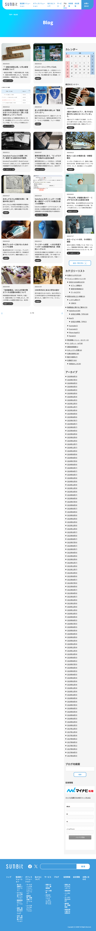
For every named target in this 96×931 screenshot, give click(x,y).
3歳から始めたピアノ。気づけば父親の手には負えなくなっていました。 (80, 113)
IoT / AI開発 (49, 891)
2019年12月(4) (72, 647)
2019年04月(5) (72, 674)
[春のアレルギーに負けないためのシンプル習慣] (16, 230)
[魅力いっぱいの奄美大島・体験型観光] (80, 141)
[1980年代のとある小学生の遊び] (48, 275)
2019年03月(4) (72, 678)
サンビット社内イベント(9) (76, 279)
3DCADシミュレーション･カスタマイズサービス (48, 899)
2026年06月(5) (72, 383)
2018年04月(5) (72, 715)
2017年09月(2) (72, 739)
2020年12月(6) (72, 607)
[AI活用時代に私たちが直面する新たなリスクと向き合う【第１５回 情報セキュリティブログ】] (16, 95)
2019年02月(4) (72, 681)
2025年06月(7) (72, 424)
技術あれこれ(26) (75, 364)
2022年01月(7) (72, 563)
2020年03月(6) (72, 637)
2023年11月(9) (72, 488)
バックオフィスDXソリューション (29, 908)
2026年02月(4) (72, 397)
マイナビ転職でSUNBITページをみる (78, 798)
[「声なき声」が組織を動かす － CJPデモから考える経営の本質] (80, 183)
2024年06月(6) (72, 464)
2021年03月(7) (72, 596)
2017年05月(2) (72, 749)
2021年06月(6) (72, 586)
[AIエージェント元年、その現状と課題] (80, 224)
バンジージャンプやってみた (46, 67)
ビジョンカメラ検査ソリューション (19, 895)
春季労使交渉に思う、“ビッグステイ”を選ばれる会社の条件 (48, 156)
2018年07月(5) (72, 705)
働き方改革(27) (72, 357)
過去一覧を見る (78, 263)
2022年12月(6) (72, 525)
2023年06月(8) (72, 505)
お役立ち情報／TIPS (41, 215)
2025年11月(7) (72, 407)
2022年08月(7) (72, 539)
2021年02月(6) (72, 600)
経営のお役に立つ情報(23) (76, 296)
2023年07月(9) (72, 502)
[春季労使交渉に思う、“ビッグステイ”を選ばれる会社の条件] (48, 141)
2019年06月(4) (72, 668)
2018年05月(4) (72, 712)
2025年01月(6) (72, 441)
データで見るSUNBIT (67, 899)
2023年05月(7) (72, 508)
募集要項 (67, 891)
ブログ (64, 4)
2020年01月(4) (72, 644)
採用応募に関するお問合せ (67, 911)
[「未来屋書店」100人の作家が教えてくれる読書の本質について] (16, 275)
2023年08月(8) (72, 498)
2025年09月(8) (72, 414)
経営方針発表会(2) (77, 289)
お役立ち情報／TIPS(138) (79, 314)
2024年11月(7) (72, 447)
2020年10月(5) (72, 613)
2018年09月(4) (72, 698)
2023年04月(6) (72, 512)
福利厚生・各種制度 (67, 905)
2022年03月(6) (72, 556)
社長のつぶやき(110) (74, 275)
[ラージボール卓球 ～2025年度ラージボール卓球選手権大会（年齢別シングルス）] (48, 230)
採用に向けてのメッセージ (67, 886)
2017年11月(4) (72, 732)
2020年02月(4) (72, 640)
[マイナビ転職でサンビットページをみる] (80, 793)
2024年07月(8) (72, 461)
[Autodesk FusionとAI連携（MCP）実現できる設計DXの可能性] (16, 141)
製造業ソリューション (25, 4)
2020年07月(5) (72, 624)
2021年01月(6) (72, 603)
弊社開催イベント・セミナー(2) (78, 340)
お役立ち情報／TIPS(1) (79, 321)
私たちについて (51, 4)
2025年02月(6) (72, 437)
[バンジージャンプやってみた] (48, 52)
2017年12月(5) (72, 729)
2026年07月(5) (72, 380)
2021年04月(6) (72, 593)
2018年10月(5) (72, 695)
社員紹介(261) (72, 360)
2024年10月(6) (72, 451)
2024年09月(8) (72, 454)
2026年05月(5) (72, 386)
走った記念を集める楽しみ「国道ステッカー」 (47, 111)
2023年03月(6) (72, 515)
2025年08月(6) (72, 417)
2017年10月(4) (72, 735)
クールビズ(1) (75, 292)
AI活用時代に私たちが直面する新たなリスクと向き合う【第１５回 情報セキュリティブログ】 (15, 112)
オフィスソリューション (39, 4)
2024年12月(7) (72, 444)
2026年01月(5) (72, 400)
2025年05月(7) (72, 427)
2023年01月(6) (72, 522)
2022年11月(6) (72, 529)
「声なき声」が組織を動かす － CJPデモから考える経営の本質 (79, 198)
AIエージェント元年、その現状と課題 (79, 240)
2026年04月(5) (72, 390)
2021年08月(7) (72, 579)
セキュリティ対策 (8, 126)
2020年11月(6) (72, 610)
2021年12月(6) (72, 566)
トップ (8, 877)
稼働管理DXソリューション (19, 902)
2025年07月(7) (72, 420)
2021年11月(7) (72, 569)
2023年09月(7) (72, 495)
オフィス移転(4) (76, 285)
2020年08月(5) (72, 620)
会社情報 (77, 4)
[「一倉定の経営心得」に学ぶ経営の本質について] (16, 52)
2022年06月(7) (72, 546)
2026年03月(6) (72, 393)
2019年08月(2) (72, 661)
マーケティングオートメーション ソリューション (29, 889)
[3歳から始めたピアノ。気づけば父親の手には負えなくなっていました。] (80, 97)
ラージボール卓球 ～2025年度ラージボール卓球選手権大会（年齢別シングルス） (48, 246)
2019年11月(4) (72, 651)
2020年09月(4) (72, 617)
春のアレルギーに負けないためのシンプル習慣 (15, 245)
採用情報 (70, 4)
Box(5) (71, 318)
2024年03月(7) (72, 474)
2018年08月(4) (72, 701)
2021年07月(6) (72, 583)
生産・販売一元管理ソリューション (19, 918)
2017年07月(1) (72, 745)
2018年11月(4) (72, 691)
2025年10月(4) (72, 410)
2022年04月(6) (72, 552)
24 (71, 73)
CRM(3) (73, 303)
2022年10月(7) (72, 532)
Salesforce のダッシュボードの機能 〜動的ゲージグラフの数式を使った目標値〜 (48, 201)
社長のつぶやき (8, 81)
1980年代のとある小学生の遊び (47, 290)
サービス (59, 4)
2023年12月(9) (72, 485)
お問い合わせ (86, 4)
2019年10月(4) (72, 654)
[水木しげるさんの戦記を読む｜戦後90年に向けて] (16, 184)
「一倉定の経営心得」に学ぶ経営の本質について (15, 68)
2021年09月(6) (72, 576)
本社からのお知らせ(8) (77, 282)
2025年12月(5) (72, 403)
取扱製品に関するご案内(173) (77, 307)
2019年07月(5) (72, 664)
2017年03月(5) (72, 756)
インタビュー (67, 894)
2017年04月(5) (72, 752)
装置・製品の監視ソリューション (19, 910)
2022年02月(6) (72, 559)
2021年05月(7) (72, 590)
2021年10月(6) (72, 573)
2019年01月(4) (72, 684)
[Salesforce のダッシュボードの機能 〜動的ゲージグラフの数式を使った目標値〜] (48, 184)
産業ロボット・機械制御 (48, 886)
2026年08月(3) (72, 376)
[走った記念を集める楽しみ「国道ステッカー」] (48, 95)
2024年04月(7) (72, 471)
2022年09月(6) (72, 535)
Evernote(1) (73, 329)
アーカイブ (71, 372)
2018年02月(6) (72, 722)
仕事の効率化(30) (73, 353)
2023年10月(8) (72, 491)
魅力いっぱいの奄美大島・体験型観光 (79, 156)
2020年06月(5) (72, 627)
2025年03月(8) (72, 434)
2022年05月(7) (72, 549)
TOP (10, 14)
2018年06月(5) (72, 708)
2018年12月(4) (72, 688)
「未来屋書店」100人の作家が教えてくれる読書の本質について (15, 291)
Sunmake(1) (73, 326)
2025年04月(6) (72, 430)
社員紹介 (38, 78)
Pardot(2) (72, 336)
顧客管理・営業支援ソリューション (29, 899)
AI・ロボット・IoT (8, 169)
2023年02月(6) (72, 519)
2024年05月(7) (72, 468)
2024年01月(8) (72, 481)
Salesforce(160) (74, 311)
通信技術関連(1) (72, 347)
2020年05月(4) (72, 630)
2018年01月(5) (72, 725)
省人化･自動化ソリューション (19, 887)
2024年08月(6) (72, 458)
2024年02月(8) (72, 478)
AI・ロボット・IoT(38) (75, 343)
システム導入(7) (74, 300)
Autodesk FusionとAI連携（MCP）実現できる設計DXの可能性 (15, 156)
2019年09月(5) (72, 657)
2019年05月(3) (72, 671)
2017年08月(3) (72, 742)
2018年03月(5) (72, 718)
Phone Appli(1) (74, 332)
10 (71, 66)
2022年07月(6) (72, 542)
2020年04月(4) (72, 634)
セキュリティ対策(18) (74, 350)
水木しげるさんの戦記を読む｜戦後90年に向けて (15, 200)
